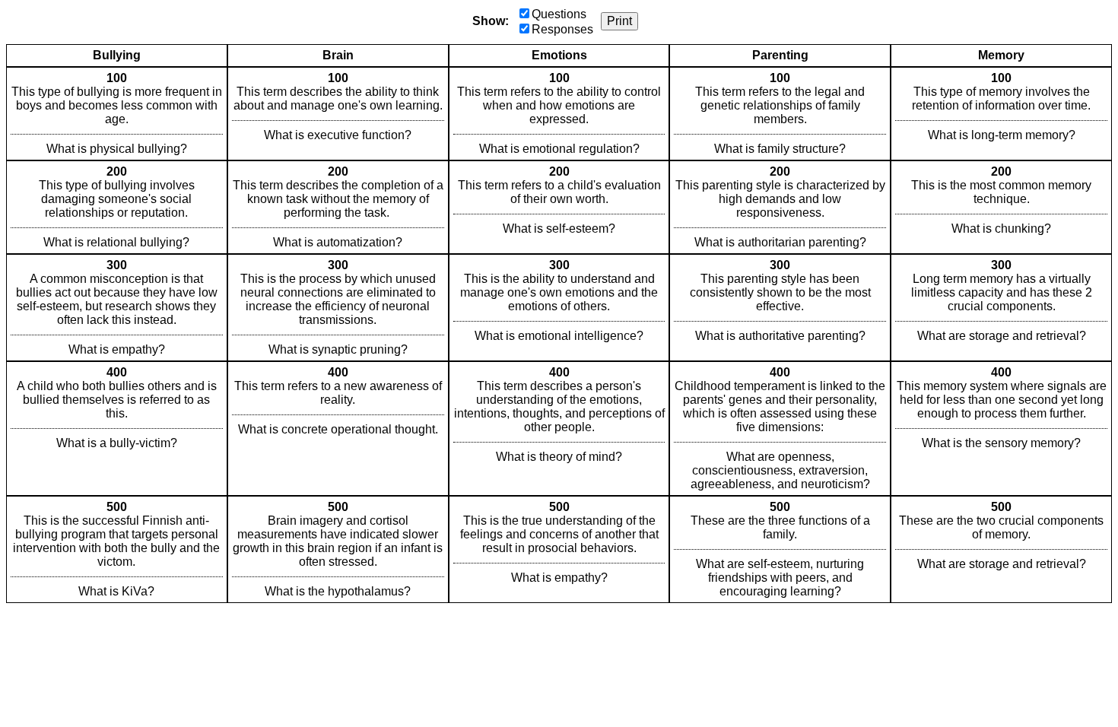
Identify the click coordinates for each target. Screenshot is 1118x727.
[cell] (116, 113)
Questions (559, 14)
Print (619, 20)
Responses (562, 29)
